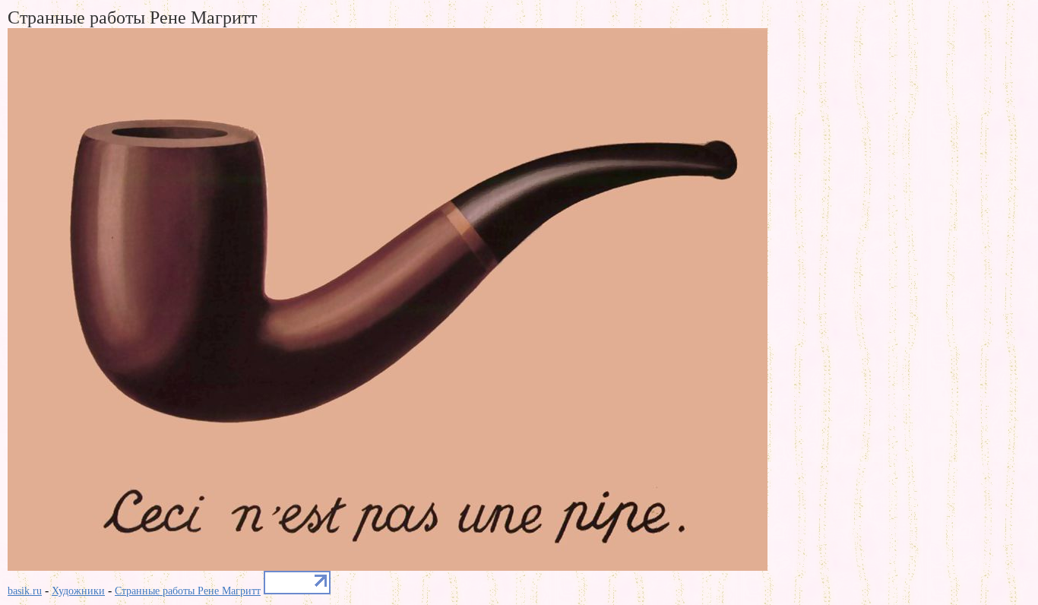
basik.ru (25, 591)
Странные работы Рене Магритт (188, 591)
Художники (78, 591)
